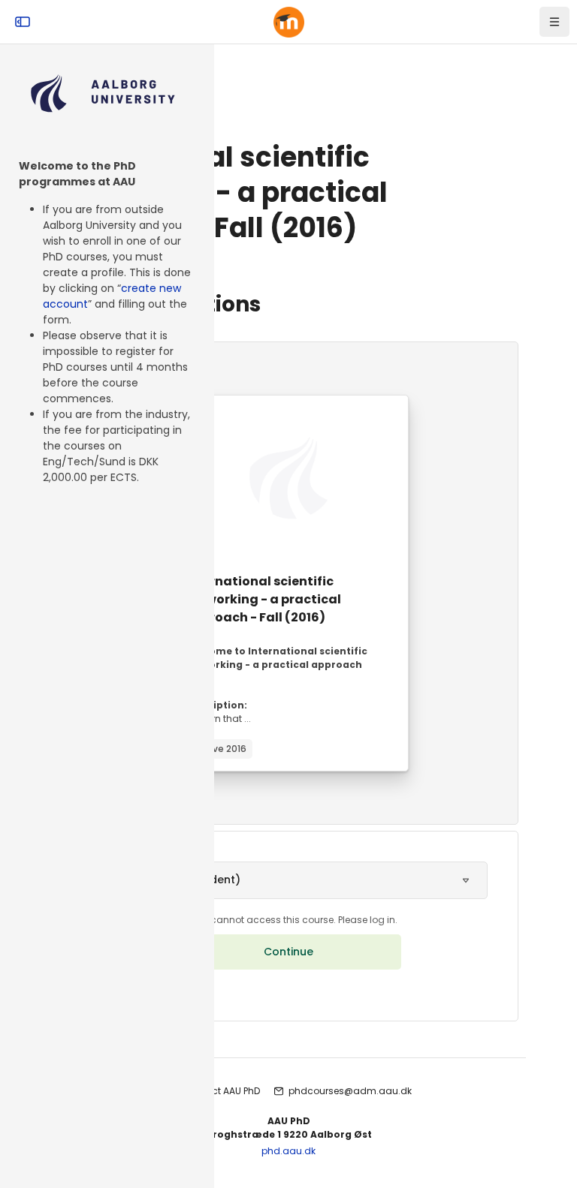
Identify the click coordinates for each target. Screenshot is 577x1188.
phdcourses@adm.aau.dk (350, 1090)
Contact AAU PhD (221, 1090)
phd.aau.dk (288, 1150)
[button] (288, 880)
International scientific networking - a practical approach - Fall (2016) (262, 599)
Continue (288, 951)
